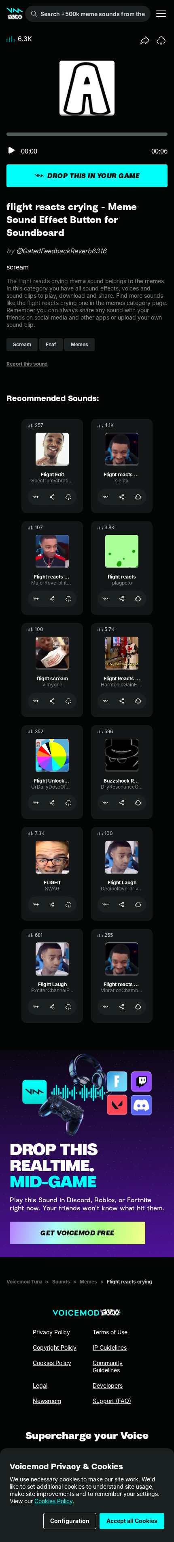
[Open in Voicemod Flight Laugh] (106, 904)
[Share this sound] (144, 40)
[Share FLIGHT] (52, 904)
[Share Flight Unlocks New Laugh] (52, 803)
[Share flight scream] (52, 701)
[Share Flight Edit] (52, 497)
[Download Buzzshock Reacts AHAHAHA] (138, 803)
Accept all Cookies (131, 1520)
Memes (88, 1282)
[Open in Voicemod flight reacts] (106, 599)
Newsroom (47, 1400)
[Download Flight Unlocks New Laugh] (68, 803)
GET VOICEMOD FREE (77, 1233)
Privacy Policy (51, 1332)
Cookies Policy (53, 1501)
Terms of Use (110, 1332)
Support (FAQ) (112, 1400)
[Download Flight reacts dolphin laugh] (68, 599)
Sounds (61, 1282)
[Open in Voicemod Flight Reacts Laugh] (106, 701)
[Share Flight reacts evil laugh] (122, 497)
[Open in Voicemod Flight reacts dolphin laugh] (36, 599)
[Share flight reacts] (122, 599)
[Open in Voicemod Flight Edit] (36, 497)
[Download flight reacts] (138, 599)
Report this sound (27, 364)
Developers (108, 1385)
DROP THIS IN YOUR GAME (93, 176)
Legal (40, 1385)
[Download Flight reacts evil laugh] (138, 497)
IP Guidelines (110, 1347)
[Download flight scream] (68, 701)
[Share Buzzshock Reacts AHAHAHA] (122, 803)
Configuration (69, 1520)
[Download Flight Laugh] (138, 904)
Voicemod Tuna (24, 1282)
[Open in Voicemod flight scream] (36, 701)
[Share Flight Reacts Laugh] (122, 701)
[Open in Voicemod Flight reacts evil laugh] (106, 497)
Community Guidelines (108, 1366)
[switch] (11, 150)
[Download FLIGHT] (68, 904)
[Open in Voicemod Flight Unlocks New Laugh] (36, 803)
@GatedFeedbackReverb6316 (61, 251)
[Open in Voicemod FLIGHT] (36, 904)
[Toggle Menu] (161, 13)
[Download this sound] (161, 40)
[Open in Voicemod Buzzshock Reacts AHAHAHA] (106, 803)
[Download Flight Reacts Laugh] (138, 701)
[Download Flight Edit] (68, 497)
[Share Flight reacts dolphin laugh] (52, 599)
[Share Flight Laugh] (122, 904)
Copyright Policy (54, 1347)
